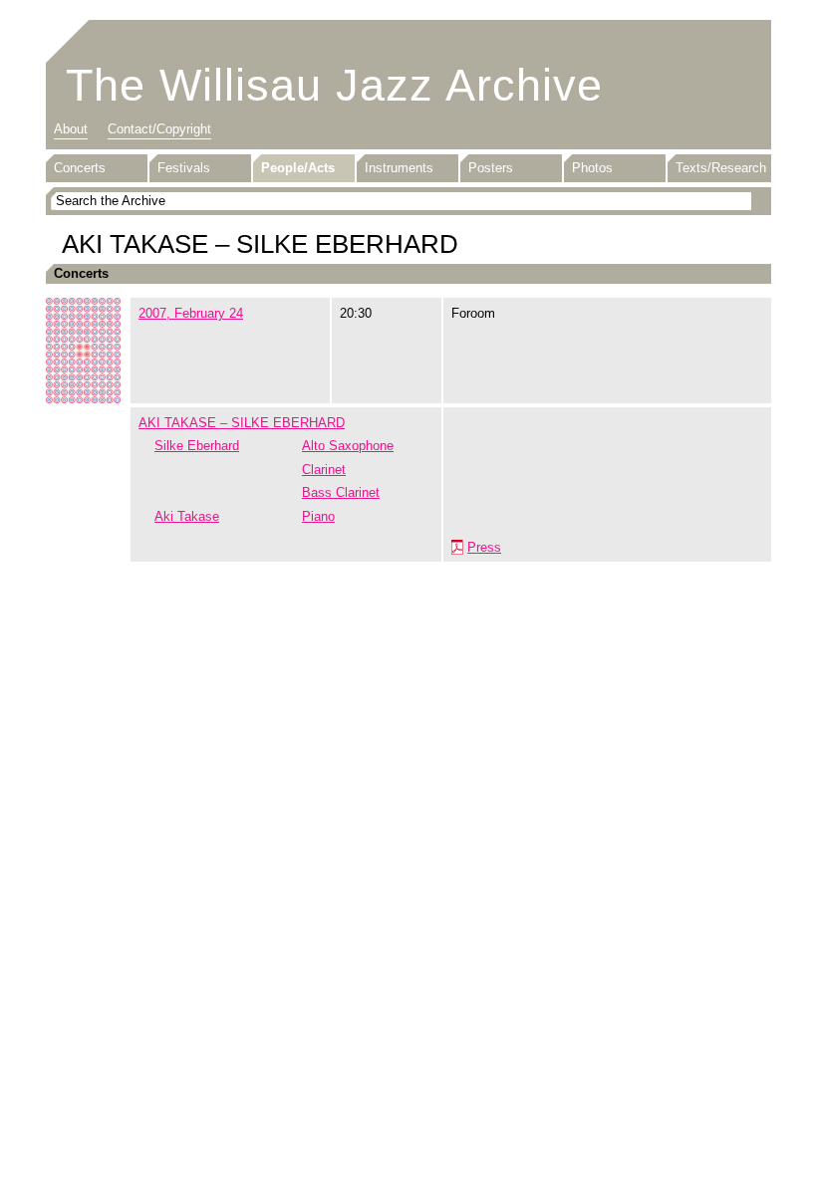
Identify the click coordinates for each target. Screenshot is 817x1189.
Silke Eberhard (196, 445)
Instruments (399, 167)
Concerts (80, 167)
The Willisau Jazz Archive (334, 85)
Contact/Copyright (159, 128)
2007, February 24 (190, 313)
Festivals (183, 167)
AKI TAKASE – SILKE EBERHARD (241, 422)
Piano (318, 516)
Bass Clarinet (341, 492)
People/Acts (298, 167)
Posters (490, 167)
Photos (592, 167)
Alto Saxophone (348, 445)
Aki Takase (186, 516)
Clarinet (324, 469)
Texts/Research (721, 167)
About (71, 128)
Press (484, 547)
